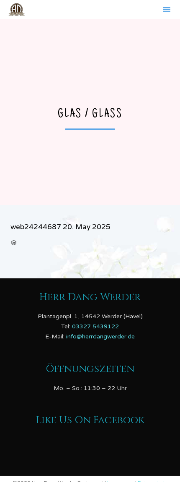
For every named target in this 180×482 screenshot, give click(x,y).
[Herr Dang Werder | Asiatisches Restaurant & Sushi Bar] (16, 9)
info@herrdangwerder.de (100, 336)
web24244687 (35, 227)
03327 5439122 (95, 326)
